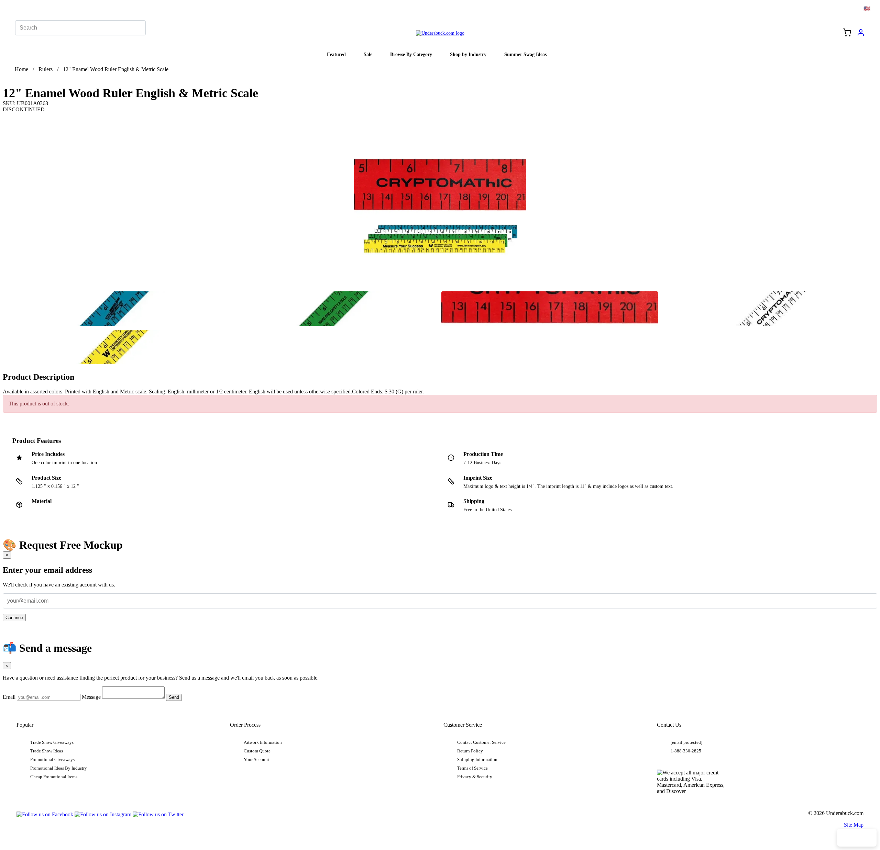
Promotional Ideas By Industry (58, 768)
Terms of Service (472, 768)
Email (9, 697)
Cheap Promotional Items (53, 776)
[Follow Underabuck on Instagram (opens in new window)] (103, 814)
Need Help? (856, 837)
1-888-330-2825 (686, 751)
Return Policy (470, 751)
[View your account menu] (861, 35)
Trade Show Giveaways (52, 742)
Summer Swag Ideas (525, 54)
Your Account (256, 759)
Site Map (854, 825)
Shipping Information (477, 759)
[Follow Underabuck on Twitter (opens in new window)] (158, 814)
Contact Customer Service (481, 742)
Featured (336, 54)
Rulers (45, 69)
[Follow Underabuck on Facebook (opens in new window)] (44, 814)
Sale (368, 54)
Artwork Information (263, 742)
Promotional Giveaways (52, 759)
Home (21, 69)
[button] (111, 308)
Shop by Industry (468, 54)
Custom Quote (257, 751)
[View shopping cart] (847, 33)
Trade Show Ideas (46, 751)
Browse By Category (411, 54)
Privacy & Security (474, 776)
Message (91, 697)
